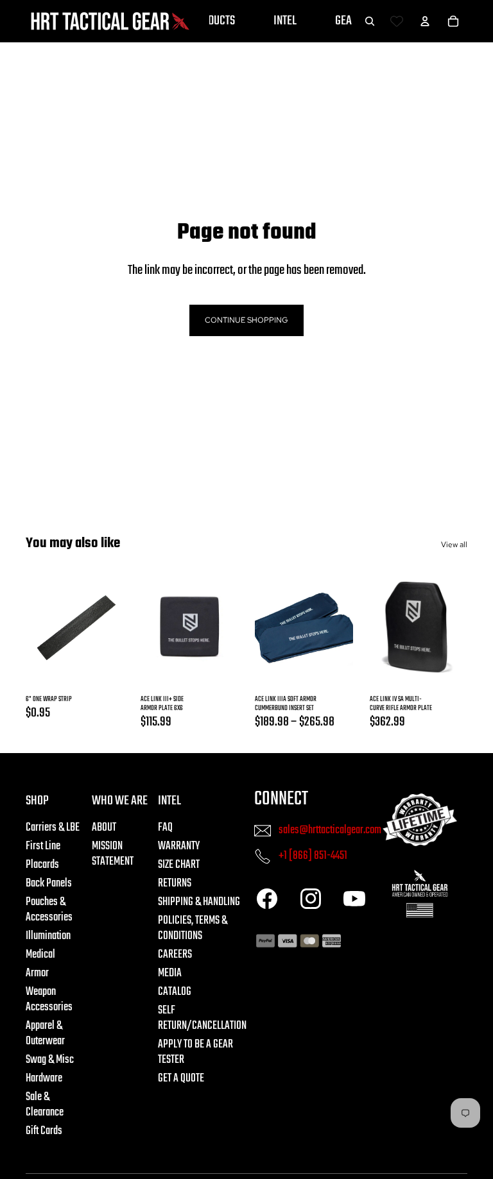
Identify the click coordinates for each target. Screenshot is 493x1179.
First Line (43, 846)
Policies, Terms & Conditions (192, 929)
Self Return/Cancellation (202, 1018)
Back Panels (49, 883)
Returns (174, 883)
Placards (42, 865)
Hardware (44, 1078)
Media (170, 973)
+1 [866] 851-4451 (313, 855)
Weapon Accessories (49, 1000)
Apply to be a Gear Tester (195, 1052)
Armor (37, 973)
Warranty (179, 846)
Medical (40, 955)
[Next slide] (221, 627)
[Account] (425, 21)
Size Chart (179, 865)
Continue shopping (246, 320)
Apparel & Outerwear (45, 1034)
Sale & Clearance (45, 1105)
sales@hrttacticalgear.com (330, 829)
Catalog (174, 992)
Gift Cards (44, 1131)
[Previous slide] (157, 627)
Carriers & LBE (53, 828)
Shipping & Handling (199, 902)
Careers (175, 955)
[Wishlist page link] (396, 21)
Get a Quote (181, 1078)
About (104, 828)
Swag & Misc (50, 1060)
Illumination (48, 936)
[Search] (370, 21)
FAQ (165, 828)
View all (454, 544)
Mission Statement (113, 854)
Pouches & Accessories (49, 910)
